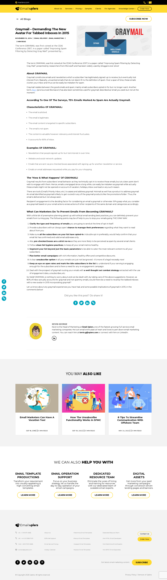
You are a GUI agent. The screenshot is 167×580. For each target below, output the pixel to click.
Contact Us (144, 534)
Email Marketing (56, 38)
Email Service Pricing (51, 544)
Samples (88, 9)
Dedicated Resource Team (111, 533)
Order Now (144, 9)
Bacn (34, 90)
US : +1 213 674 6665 (24, 533)
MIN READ (43, 430)
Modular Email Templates (82, 550)
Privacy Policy (130, 575)
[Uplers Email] (26, 525)
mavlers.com (23, 2)
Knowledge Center (126, 9)
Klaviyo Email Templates (82, 538)
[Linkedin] (30, 562)
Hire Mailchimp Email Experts (112, 544)
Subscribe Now (138, 19)
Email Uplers (87, 327)
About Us (58, 9)
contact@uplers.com (25, 550)
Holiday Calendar (50, 550)
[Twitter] (23, 562)
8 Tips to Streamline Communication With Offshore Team (130, 420)
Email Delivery (40, 38)
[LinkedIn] (54, 338)
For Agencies (110, 9)
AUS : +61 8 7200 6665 (25, 544)
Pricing (78, 9)
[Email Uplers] (26, 8)
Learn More (28, 495)
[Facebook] (17, 562)
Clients (98, 9)
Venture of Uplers (145, 575)
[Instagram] (36, 562)
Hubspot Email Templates (82, 544)
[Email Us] (150, 2)
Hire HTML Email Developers (112, 538)
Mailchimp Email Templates (83, 533)
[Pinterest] (42, 562)
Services (68, 9)
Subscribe (142, 562)
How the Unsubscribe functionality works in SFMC (83, 418)
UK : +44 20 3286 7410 (25, 538)
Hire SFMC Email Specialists (112, 550)
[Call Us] (145, 2)
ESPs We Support (50, 538)
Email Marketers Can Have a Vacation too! (37, 418)
